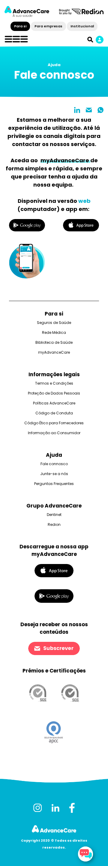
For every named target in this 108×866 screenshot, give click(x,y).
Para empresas (48, 26)
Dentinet (54, 514)
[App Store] (54, 570)
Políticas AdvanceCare (54, 403)
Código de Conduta (54, 413)
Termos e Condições (54, 383)
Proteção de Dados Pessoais (54, 393)
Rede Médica (54, 332)
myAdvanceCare (54, 352)
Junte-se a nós (54, 473)
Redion (54, 524)
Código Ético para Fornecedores (54, 422)
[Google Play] (54, 596)
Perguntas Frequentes (54, 483)
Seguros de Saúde (54, 322)
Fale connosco (54, 463)
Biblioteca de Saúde (54, 342)
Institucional (82, 26)
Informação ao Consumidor (54, 432)
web (84, 201)
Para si (20, 26)
